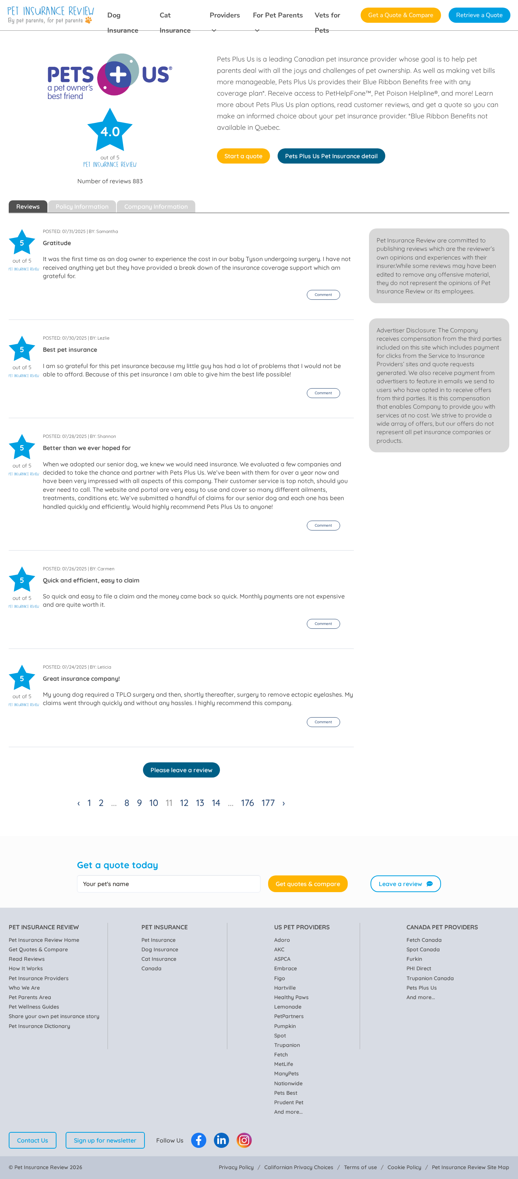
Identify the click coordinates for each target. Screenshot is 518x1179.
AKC (279, 949)
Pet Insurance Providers (39, 978)
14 (216, 802)
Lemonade (287, 1006)
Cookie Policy (404, 1167)
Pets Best (285, 1092)
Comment (323, 294)
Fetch (281, 1054)
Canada (151, 968)
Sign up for (105, 1140)
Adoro (282, 940)
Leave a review (400, 884)
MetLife (283, 1064)
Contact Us (32, 1140)
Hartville (285, 987)
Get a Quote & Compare (400, 15)
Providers (225, 15)
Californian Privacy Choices (298, 1167)
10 (153, 802)
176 (247, 802)
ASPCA (282, 958)
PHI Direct (419, 968)
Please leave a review (181, 770)
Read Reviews (27, 958)
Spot (280, 1035)
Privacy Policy (236, 1167)
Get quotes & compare (308, 884)
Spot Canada (423, 949)
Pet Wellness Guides (34, 1006)
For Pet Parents (278, 15)
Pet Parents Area (30, 997)
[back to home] (51, 15)
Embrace (285, 968)
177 (268, 802)
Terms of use (360, 1167)
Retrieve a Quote (479, 15)
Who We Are (24, 987)
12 (184, 802)
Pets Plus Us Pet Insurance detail (331, 156)
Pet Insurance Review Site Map (470, 1167)
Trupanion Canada (430, 978)
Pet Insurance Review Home (44, 940)
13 (200, 802)
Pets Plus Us (422, 987)
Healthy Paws (291, 997)
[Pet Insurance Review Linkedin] (221, 1140)
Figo (279, 978)
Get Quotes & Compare (38, 949)
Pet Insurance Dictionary (39, 1026)
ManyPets (286, 1073)
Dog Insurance (122, 17)
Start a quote (243, 156)
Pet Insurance (158, 940)
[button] (323, 294)
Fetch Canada (424, 940)
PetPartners (289, 1016)
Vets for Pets (327, 17)
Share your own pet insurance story (54, 1016)
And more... (288, 1111)
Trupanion (287, 1045)
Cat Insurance (175, 17)
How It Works (26, 968)
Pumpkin (285, 1026)
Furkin (414, 958)
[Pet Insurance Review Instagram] (244, 1140)
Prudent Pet (288, 1102)
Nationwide (288, 1083)
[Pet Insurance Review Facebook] (198, 1140)
